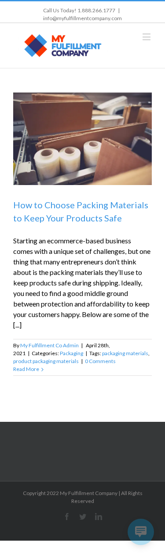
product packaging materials (46, 361)
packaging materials (125, 353)
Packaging (71, 353)
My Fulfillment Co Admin (49, 345)
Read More (26, 369)
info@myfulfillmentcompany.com (82, 18)
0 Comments (100, 361)
